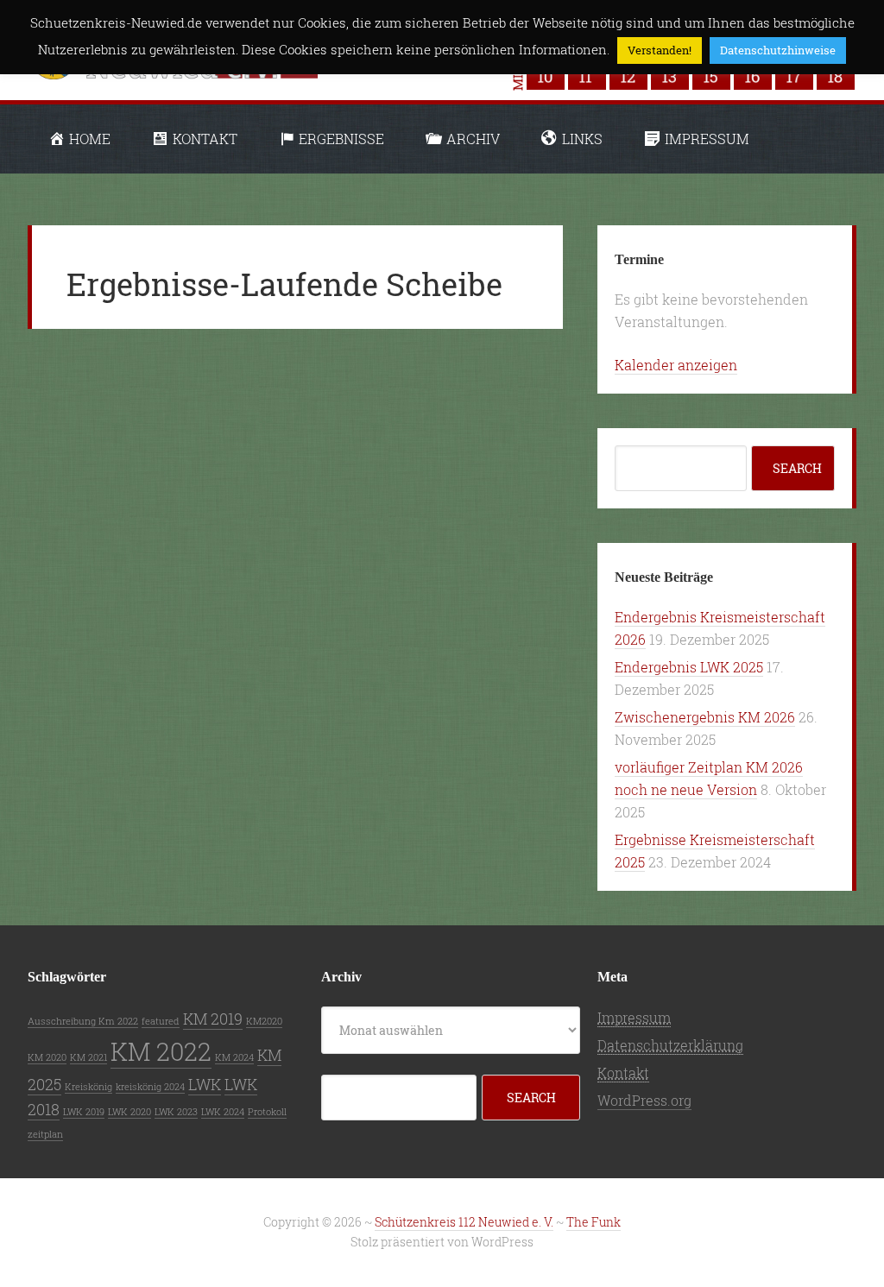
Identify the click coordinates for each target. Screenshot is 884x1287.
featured (161, 1021)
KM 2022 (161, 1051)
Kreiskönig (88, 1087)
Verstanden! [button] (659, 50)
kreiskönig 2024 (150, 1087)
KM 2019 (213, 1018)
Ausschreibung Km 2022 (83, 1021)
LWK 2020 (129, 1112)
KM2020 (264, 1021)
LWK (204, 1084)
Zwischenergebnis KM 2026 (705, 717)
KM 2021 (88, 1057)
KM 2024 (234, 1057)
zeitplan (45, 1134)
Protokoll (267, 1112)
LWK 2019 (83, 1112)
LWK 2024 (222, 1112)
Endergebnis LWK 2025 (689, 667)
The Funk (593, 1222)
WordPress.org (644, 1100)
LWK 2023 (176, 1112)
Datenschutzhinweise (778, 50)
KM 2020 (47, 1057)
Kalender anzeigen (676, 365)
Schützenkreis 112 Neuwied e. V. (464, 1222)
